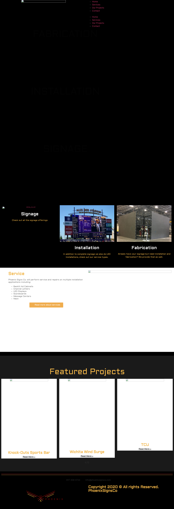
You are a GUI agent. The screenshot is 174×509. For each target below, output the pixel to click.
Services (96, 4)
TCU (145, 445)
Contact (96, 10)
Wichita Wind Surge (87, 452)
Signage (29, 214)
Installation (87, 248)
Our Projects (98, 7)
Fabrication (144, 248)
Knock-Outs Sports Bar (29, 453)
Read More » (29, 457)
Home (95, 1)
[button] (130, 13)
